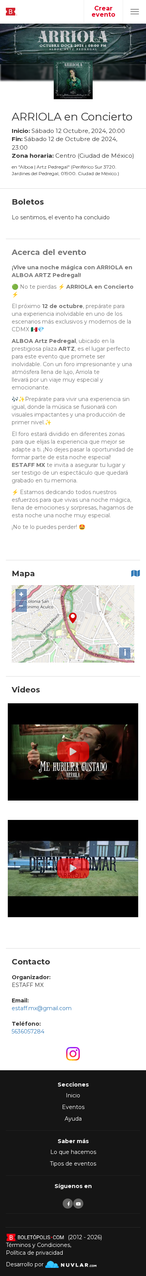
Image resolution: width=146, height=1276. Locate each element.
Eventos (73, 1107)
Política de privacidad (34, 1252)
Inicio (73, 1095)
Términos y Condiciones (38, 1245)
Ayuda (73, 1118)
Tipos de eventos (73, 1163)
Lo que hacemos (73, 1152)
